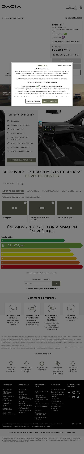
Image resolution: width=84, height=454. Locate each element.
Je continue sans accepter (64, 65)
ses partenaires (26, 72)
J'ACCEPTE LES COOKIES (50, 101)
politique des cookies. (51, 82)
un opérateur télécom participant (37, 91)
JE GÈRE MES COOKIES (33, 101)
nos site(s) (45, 90)
